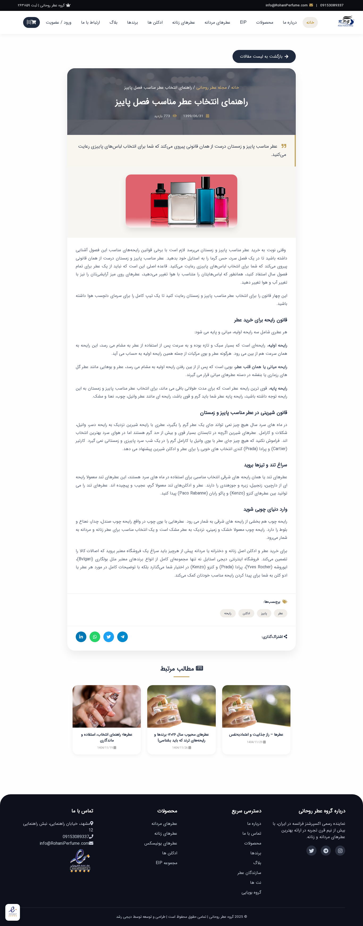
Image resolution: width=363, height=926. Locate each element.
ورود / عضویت (58, 22)
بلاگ (113, 22)
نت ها (255, 882)
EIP (243, 22)
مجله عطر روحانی (211, 87)
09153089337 (332, 5)
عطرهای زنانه (183, 22)
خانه (310, 22)
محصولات (264, 22)
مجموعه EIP (166, 863)
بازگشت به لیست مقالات (261, 56)
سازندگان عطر (249, 872)
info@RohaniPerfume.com (287, 5)
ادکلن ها (155, 22)
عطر (280, 613)
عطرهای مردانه (217, 22)
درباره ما (290, 22)
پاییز (264, 613)
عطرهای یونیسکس (160, 843)
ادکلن (246, 613)
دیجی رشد (124, 917)
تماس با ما (251, 833)
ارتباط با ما (90, 22)
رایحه (227, 613)
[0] (29, 22)
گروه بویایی (251, 892)
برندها (132, 22)
